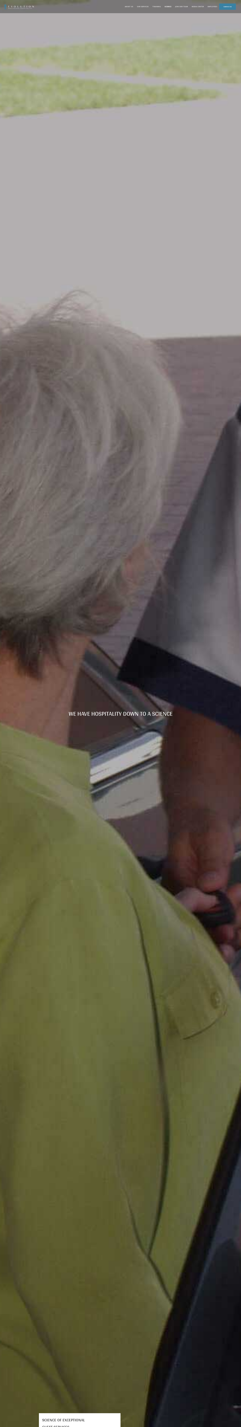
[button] (227, 7)
